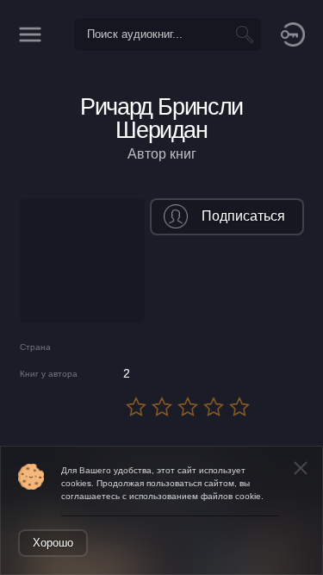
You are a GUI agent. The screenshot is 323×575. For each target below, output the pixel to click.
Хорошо (53, 542)
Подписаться (243, 216)
